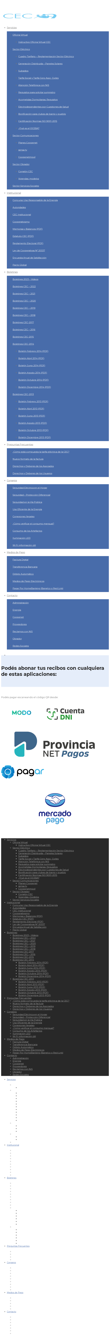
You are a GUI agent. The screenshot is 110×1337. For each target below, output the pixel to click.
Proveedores (20, 624)
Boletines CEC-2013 (23, 394)
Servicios (12, 27)
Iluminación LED (22, 538)
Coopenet (18, 617)
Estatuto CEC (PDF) (23, 236)
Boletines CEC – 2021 (24, 293)
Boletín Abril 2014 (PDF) (31, 358)
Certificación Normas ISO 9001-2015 (37, 121)
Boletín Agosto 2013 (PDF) (32, 423)
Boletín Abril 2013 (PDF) (31, 408)
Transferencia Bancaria (25, 566)
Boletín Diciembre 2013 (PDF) (34, 437)
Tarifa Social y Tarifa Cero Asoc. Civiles (38, 78)
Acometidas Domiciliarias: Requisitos (38, 99)
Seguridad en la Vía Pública (27, 502)
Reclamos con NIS (23, 631)
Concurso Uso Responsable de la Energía (35, 200)
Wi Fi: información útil (24, 545)
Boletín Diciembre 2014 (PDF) (34, 387)
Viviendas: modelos (28, 178)
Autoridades (19, 207)
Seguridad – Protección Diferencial (31, 495)
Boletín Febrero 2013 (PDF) (33, 401)
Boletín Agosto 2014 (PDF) (32, 372)
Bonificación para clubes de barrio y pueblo (42, 114)
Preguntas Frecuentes (20, 444)
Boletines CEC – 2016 (24, 329)
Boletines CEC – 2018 (24, 315)
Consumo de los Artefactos (27, 530)
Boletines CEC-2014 (23, 344)
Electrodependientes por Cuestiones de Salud (43, 106)
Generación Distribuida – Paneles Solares (40, 63)
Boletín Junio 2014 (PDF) (31, 365)
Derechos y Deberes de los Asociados (33, 466)
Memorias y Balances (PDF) (28, 229)
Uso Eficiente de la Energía (27, 509)
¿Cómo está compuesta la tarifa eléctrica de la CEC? (41, 451)
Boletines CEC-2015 (23, 336)
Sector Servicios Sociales (26, 185)
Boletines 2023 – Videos (25, 279)
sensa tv (22, 150)
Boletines (12, 272)
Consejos (12, 480)
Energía (17, 610)
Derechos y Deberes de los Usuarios (32, 473)
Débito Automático (23, 574)
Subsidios (23, 70)
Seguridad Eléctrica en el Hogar (30, 487)
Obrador (17, 638)
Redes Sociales (21, 645)
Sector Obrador (21, 164)
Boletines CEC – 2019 (24, 308)
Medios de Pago (16, 552)
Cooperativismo (21, 221)
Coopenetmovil (26, 157)
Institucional (14, 193)
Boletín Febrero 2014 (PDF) (33, 351)
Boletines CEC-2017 (23, 322)
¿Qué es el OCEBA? (28, 128)
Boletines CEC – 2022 (24, 286)
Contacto (12, 595)
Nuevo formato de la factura (28, 459)
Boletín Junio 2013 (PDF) (31, 415)
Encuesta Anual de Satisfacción (29, 257)
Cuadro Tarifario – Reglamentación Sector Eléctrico (46, 56)
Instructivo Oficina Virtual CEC (34, 42)
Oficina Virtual (20, 34)
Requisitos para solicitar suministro (36, 92)
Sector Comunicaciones (26, 135)
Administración (21, 602)
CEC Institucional (22, 214)
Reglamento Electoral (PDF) (28, 243)
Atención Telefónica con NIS (33, 85)
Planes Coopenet (27, 142)
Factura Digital (20, 559)
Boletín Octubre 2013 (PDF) (33, 430)
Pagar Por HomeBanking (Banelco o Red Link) (38, 588)
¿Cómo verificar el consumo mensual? (33, 523)
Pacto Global (20, 265)
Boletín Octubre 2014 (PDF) (33, 380)
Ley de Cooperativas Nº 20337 (29, 250)
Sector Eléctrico (21, 49)
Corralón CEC (25, 171)
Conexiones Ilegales (23, 516)
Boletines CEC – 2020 (24, 300)
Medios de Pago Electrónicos (28, 581)
